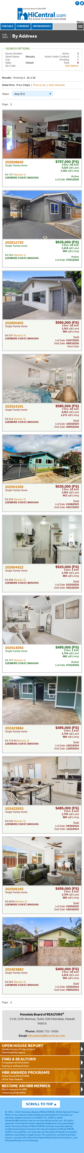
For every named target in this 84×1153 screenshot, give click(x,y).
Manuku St (19, 174)
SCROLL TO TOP (39, 1104)
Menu (80, 22)
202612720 (14, 242)
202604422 (14, 567)
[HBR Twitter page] (82, 3)
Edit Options (72, 65)
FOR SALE (8, 26)
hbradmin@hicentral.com (46, 1036)
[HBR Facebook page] (77, 3)
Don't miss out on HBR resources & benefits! (26, 1088)
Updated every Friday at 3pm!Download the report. (22, 1048)
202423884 (14, 728)
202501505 (14, 487)
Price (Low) (39, 85)
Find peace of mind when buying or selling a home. (19, 1062)
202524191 (14, 406)
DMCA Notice (63, 1112)
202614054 (14, 648)
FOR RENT (23, 26)
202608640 (14, 162)
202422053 (14, 809)
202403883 (14, 969)
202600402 (14, 323)
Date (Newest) (57, 85)
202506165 (14, 889)
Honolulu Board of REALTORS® (38, 1112)
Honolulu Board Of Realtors (42, 14)
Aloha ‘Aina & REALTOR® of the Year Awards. (26, 1075)
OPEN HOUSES (42, 26)
